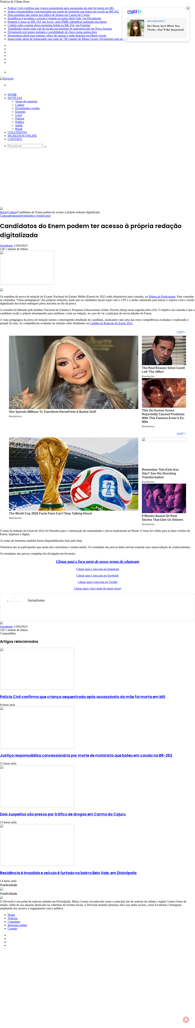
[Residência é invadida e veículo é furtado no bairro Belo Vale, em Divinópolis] (37, 865)
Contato (15, 139)
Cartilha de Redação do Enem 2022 (111, 323)
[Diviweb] (7, 78)
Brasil (18, 128)
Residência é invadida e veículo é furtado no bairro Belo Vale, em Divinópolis (54, 18)
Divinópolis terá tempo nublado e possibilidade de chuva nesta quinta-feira (52, 32)
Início (3, 212)
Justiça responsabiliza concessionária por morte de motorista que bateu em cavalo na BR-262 (63, 11)
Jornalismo (6, 245)
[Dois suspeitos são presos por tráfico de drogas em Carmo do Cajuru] (37, 806)
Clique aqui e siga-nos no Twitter (97, 582)
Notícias (15, 98)
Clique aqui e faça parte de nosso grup (97, 588)
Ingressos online (22, 135)
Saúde (19, 125)
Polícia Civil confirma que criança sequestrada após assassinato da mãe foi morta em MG (61, 8)
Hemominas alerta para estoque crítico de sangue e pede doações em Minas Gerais (57, 35)
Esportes (20, 111)
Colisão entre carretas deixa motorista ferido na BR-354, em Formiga (49, 25)
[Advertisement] (97, 178)
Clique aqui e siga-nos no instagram (97, 569)
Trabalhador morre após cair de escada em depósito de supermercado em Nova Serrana (60, 28)
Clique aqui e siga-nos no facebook (97, 575)
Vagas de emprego (26, 101)
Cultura (19, 104)
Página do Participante (162, 296)
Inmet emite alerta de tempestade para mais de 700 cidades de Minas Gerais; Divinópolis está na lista (68, 39)
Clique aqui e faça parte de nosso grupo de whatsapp (97, 561)
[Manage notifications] (186, 1020)
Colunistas (17, 132)
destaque (14, 215)
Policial (19, 118)
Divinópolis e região (27, 108)
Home (12, 94)
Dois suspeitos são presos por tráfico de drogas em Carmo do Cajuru (49, 15)
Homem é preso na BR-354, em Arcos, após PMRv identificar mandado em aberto (57, 21)
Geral (18, 115)
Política (19, 122)
